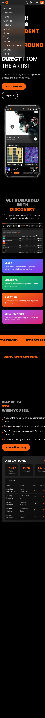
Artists (7, 29)
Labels (7, 25)
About (7, 49)
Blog (6, 33)
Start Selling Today (16, 447)
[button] (42, 2)
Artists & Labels (13, 86)
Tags (6, 37)
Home (7, 8)
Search (7, 41)
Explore (10, 95)
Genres (8, 20)
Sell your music (12, 45)
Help (6, 53)
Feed (6, 16)
